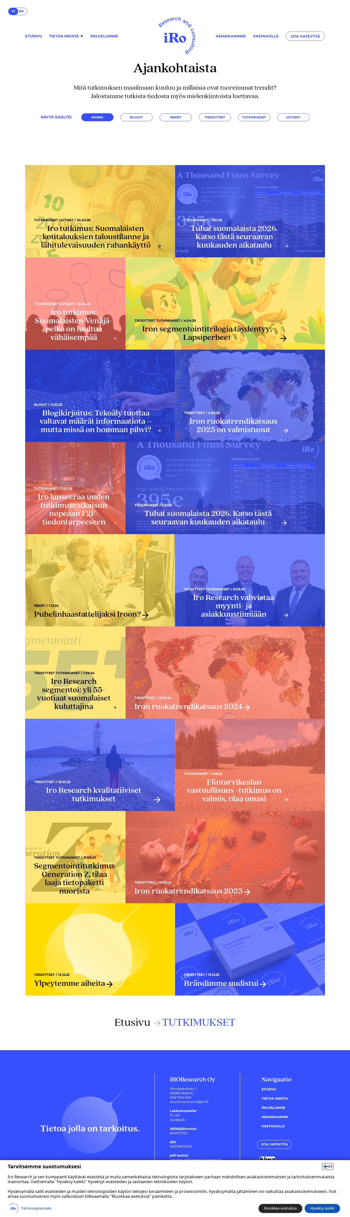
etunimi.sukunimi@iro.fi (189, 1102)
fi (13, 11)
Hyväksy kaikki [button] (322, 1208)
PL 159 (175, 1115)
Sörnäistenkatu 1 (183, 1089)
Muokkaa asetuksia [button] (280, 1208)
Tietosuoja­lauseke (36, 1208)
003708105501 (181, 1146)
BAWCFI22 (178, 1133)
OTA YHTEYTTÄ (305, 36)
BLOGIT (136, 117)
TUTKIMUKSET (254, 117)
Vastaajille (266, 36)
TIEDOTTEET (214, 117)
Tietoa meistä (64, 36)
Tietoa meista (275, 1098)
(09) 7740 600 (180, 1097)
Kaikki (97, 117)
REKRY (175, 117)
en (21, 11)
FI (330, 1166)
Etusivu (33, 36)
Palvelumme (104, 36)
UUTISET (293, 117)
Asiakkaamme (231, 36)
